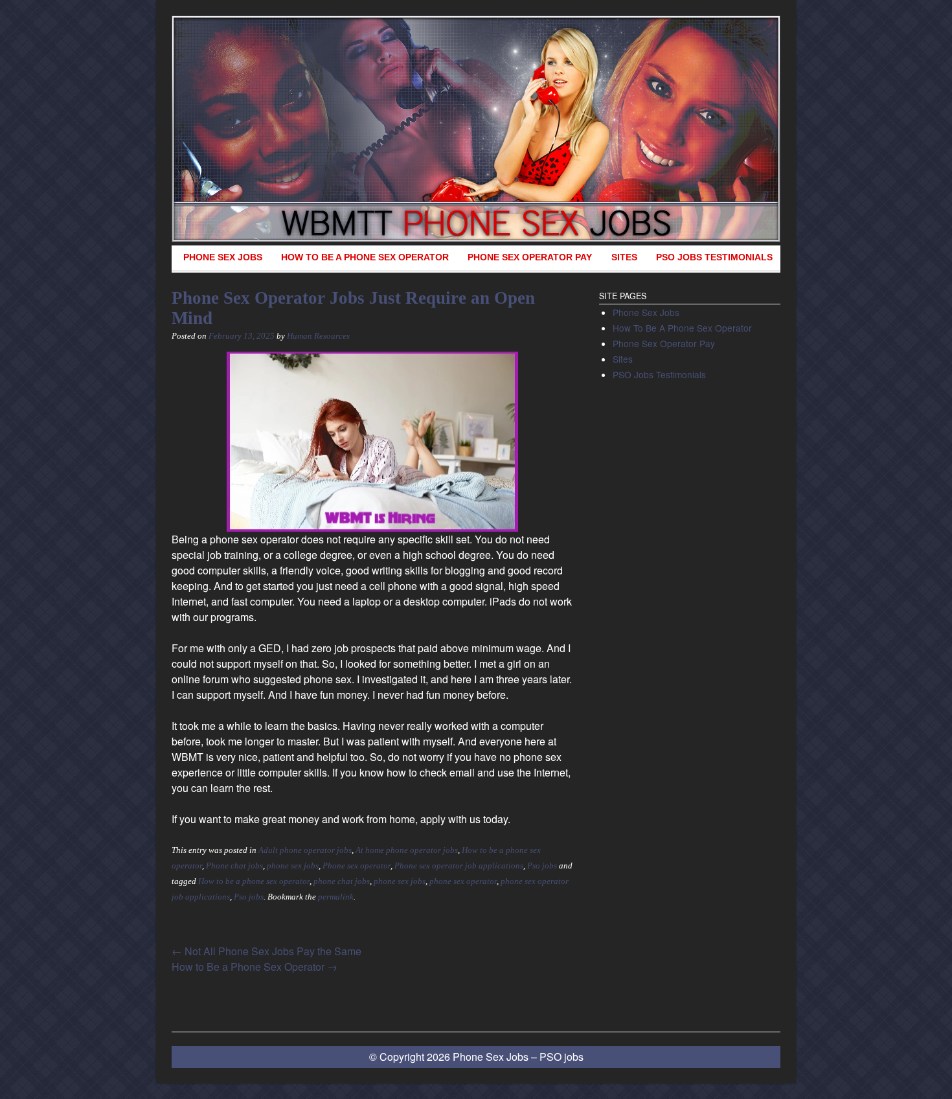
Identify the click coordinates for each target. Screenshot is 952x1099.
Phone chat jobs (234, 865)
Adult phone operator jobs (305, 850)
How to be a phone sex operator (254, 881)
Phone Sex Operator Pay (530, 257)
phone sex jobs (293, 865)
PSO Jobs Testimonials (714, 257)
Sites (624, 257)
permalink (336, 896)
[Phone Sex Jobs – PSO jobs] (476, 129)
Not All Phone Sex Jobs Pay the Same (266, 951)
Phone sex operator (357, 865)
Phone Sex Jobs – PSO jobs (518, 1056)
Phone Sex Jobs (222, 257)
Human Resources (318, 336)
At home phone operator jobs (407, 850)
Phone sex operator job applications (458, 865)
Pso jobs (542, 865)
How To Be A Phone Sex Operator (365, 257)
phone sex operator (463, 881)
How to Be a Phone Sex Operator (254, 966)
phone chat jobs (341, 881)
